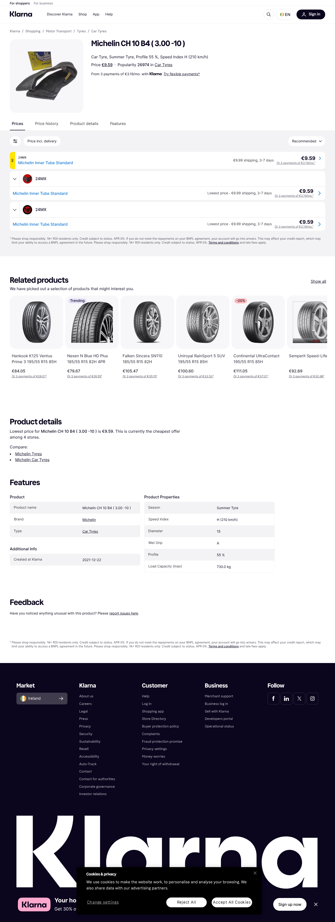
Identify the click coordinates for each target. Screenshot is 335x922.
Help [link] (145, 696)
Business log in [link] (216, 704)
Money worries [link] (153, 756)
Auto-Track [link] (88, 764)
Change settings (103, 902)
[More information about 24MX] (15, 179)
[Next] (318, 337)
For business (43, 3)
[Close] (255, 873)
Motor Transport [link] (59, 31)
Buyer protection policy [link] (160, 726)
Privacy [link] (85, 726)
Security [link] (85, 734)
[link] (273, 698)
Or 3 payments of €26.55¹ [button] (84, 376)
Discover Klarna (60, 14)
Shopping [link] (33, 31)
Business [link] (216, 686)
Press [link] (83, 719)
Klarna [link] (15, 31)
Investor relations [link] (93, 794)
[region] (169, 891)
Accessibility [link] (89, 756)
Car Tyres (164, 64)
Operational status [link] (219, 726)
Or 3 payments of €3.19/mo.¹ (296, 163)
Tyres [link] (81, 31)
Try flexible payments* (182, 74)
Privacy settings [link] (154, 749)
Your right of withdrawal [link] (160, 764)
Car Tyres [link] (98, 31)
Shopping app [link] (153, 711)
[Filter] (15, 141)
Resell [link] (84, 749)
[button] (285, 14)
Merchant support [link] (219, 696)
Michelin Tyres (28, 453)
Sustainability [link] (90, 741)
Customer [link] (155, 686)
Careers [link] (85, 704)
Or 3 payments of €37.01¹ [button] (250, 376)
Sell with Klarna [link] (217, 711)
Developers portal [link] (219, 719)
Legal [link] (83, 711)
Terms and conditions (223, 242)
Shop (82, 14)
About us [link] (86, 696)
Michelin (89, 520)
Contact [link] (85, 771)
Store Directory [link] (154, 719)
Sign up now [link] (289, 904)
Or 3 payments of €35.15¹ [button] (140, 376)
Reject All (186, 902)
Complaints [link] (151, 734)
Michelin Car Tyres (32, 459)
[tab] (17, 123)
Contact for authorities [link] (97, 779)
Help (109, 14)
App (96, 14)
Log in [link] (147, 704)
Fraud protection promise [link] (162, 741)
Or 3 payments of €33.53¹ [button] (196, 376)
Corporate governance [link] (97, 787)
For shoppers (20, 3)
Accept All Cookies (232, 902)
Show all (318, 281)
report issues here (123, 613)
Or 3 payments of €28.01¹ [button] (29, 376)
